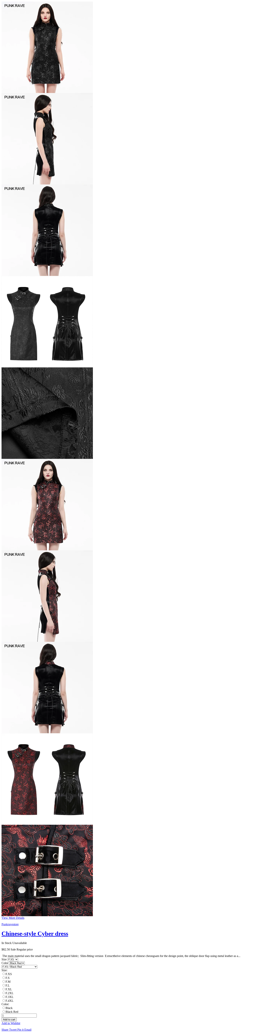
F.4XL (10, 1000)
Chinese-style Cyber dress (35, 933)
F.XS (9, 974)
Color (5, 963)
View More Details (13, 917)
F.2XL (10, 993)
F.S (8, 977)
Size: (4, 970)
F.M (8, 981)
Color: (5, 1004)
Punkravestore (10, 924)
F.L (8, 985)
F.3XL (10, 997)
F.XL (9, 989)
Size (4, 959)
